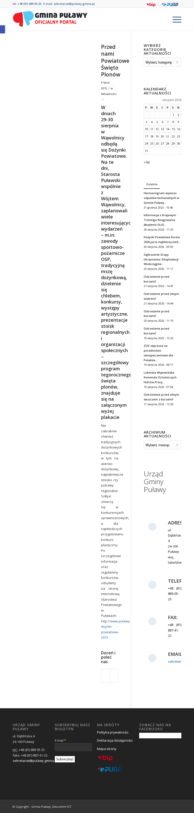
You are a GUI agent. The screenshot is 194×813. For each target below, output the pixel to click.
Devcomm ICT (61, 806)
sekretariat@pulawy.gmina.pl (74, 4)
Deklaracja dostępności (115, 740)
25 (151, 143)
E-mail (60, 740)
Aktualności (108, 94)
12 (157, 129)
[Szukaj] (162, 19)
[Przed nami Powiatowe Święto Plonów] (50, 83)
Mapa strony (106, 748)
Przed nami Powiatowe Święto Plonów (115, 60)
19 (157, 136)
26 (157, 143)
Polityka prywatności (112, 732)
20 (162, 136)
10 (146, 129)
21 (167, 136)
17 (146, 136)
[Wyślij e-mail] (114, 675)
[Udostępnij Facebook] (105, 675)
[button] (2, 29)
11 (151, 129)
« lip (147, 162)
